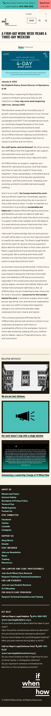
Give (31, 20)
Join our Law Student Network (16, 585)
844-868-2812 (26, 6)
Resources (7, 562)
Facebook (6, 519)
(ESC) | (44, 4)
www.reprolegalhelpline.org (15, 619)
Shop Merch (7, 540)
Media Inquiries (9, 507)
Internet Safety (9, 497)
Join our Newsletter (11, 552)
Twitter (5, 523)
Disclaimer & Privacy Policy (15, 500)
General (29, 47)
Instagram (6, 530)
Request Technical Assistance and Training (22, 596)
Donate (5, 543)
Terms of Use (8, 504)
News (21, 47)
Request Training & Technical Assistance (21, 576)
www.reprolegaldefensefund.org (18, 653)
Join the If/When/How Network (17, 573)
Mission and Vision (10, 493)
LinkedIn (6, 526)
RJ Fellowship (8, 588)
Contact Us (7, 511)
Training (5, 559)
